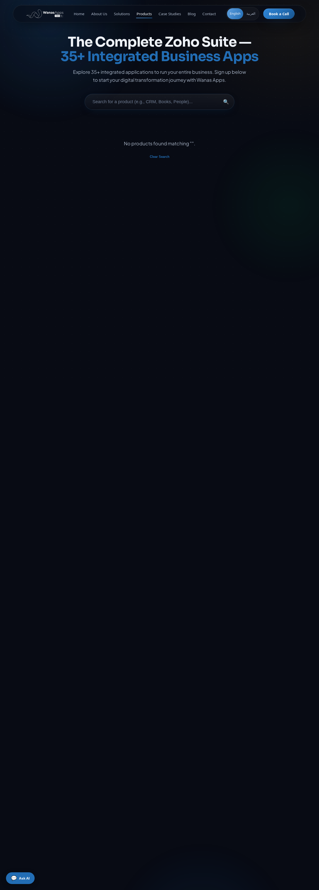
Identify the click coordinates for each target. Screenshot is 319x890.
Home (79, 13)
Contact (209, 13)
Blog (192, 13)
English (235, 13)
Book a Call (279, 13)
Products (144, 13)
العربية (250, 13)
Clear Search (159, 157)
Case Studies (170, 13)
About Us (99, 13)
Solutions (122, 13)
